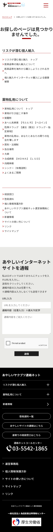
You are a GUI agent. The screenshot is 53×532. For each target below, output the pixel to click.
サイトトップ (7, 17)
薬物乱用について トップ (18, 108)
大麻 (6, 154)
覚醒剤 (7, 118)
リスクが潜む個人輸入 (14, 384)
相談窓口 (9, 194)
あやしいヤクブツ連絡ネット (21, 375)
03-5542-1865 (29, 448)
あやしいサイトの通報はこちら (26, 425)
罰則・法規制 (11, 144)
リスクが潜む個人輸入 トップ (20, 59)
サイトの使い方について (17, 221)
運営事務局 (11, 464)
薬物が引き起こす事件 (16, 113)
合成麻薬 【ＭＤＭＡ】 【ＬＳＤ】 (22, 158)
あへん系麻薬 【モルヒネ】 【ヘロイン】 (26, 122)
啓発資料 (9, 199)
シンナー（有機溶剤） (16, 168)
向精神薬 (9, 163)
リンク (7, 226)
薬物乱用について (12, 394)
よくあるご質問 (12, 172)
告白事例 (9, 149)
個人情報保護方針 (13, 203)
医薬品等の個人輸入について (19, 64)
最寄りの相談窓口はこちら (26, 435)
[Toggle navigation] (46, 5)
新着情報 (9, 217)
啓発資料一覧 (26, 416)
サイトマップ (11, 231)
